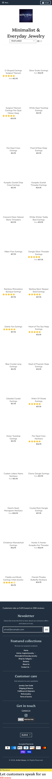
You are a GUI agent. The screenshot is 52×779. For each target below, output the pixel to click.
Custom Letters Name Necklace (13, 475)
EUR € (25, 735)
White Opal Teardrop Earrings (38, 109)
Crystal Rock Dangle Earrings (39, 509)
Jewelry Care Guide (26, 685)
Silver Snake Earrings (38, 70)
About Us (26, 664)
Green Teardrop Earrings (13, 437)
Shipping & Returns (26, 688)
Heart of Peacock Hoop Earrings (38, 365)
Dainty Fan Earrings (13, 326)
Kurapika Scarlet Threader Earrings (39, 184)
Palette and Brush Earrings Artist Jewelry (13, 578)
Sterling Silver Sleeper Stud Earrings (39, 290)
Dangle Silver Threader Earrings (38, 253)
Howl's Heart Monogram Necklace (13, 509)
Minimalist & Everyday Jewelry (26, 656)
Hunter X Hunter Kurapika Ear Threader (39, 544)
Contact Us (25, 667)
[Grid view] (38, 41)
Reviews (26, 661)
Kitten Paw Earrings (13, 251)
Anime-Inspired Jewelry (25, 653)
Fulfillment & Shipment (26, 691)
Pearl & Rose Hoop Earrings (38, 149)
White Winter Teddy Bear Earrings (38, 218)
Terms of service (26, 697)
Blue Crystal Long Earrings (13, 365)
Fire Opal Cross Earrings (13, 149)
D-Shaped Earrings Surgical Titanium (13, 71)
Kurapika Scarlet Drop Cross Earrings (13, 184)
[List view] (41, 41)
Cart (47, 3)
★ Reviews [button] (5, 770)
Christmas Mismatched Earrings (13, 544)
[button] (9, 76)
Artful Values (21, 760)
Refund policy (26, 694)
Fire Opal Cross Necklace (38, 437)
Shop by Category (25, 659)
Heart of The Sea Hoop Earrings (39, 328)
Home (26, 650)
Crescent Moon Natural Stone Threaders (13, 218)
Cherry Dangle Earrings (38, 473)
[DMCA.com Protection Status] (26, 720)
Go (46, 629)
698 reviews (5, 777)
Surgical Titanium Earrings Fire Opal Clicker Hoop (13, 110)
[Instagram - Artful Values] (26, 715)
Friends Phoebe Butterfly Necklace (39, 578)
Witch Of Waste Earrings (38, 400)
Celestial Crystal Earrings (13, 400)
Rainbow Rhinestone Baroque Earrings (13, 290)
